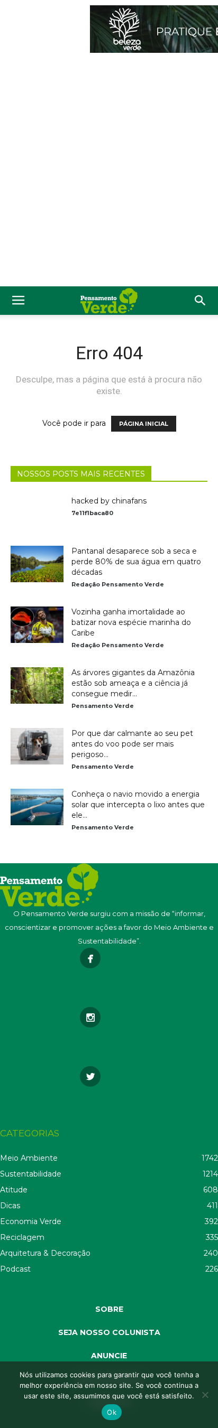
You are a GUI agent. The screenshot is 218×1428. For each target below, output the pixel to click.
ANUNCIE (109, 1355)
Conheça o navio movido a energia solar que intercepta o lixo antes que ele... (138, 804)
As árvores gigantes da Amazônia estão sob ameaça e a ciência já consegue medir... (133, 683)
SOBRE (109, 1309)
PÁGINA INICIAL (143, 423)
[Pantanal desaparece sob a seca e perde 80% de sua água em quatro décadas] (37, 564)
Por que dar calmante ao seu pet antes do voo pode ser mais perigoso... (132, 744)
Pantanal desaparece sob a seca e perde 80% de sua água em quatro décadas (136, 561)
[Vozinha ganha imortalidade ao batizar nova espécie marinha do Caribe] (37, 624)
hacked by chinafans (109, 501)
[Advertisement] (109, 172)
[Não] (204, 1394)
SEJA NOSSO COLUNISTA (109, 1332)
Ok (111, 1412)
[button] (200, 300)
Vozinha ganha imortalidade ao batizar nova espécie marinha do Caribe (131, 622)
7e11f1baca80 (92, 513)
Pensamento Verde (102, 706)
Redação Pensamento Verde (117, 584)
